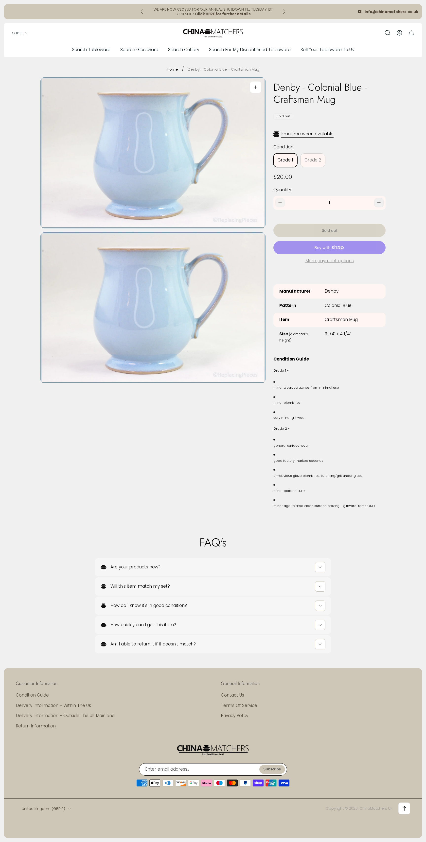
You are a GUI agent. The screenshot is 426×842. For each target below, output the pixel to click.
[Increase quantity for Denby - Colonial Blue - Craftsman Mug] (379, 202)
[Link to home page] (213, 749)
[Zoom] (256, 87)
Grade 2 (312, 160)
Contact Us (232, 695)
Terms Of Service (239, 705)
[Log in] (399, 32)
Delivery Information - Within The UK (53, 705)
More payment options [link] (329, 261)
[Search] (387, 32)
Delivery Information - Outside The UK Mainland (65, 716)
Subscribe (272, 769)
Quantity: (282, 190)
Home (172, 69)
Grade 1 (285, 160)
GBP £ (17, 33)
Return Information (36, 726)
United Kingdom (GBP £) (43, 808)
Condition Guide (32, 695)
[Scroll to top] (404, 808)
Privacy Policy (234, 716)
